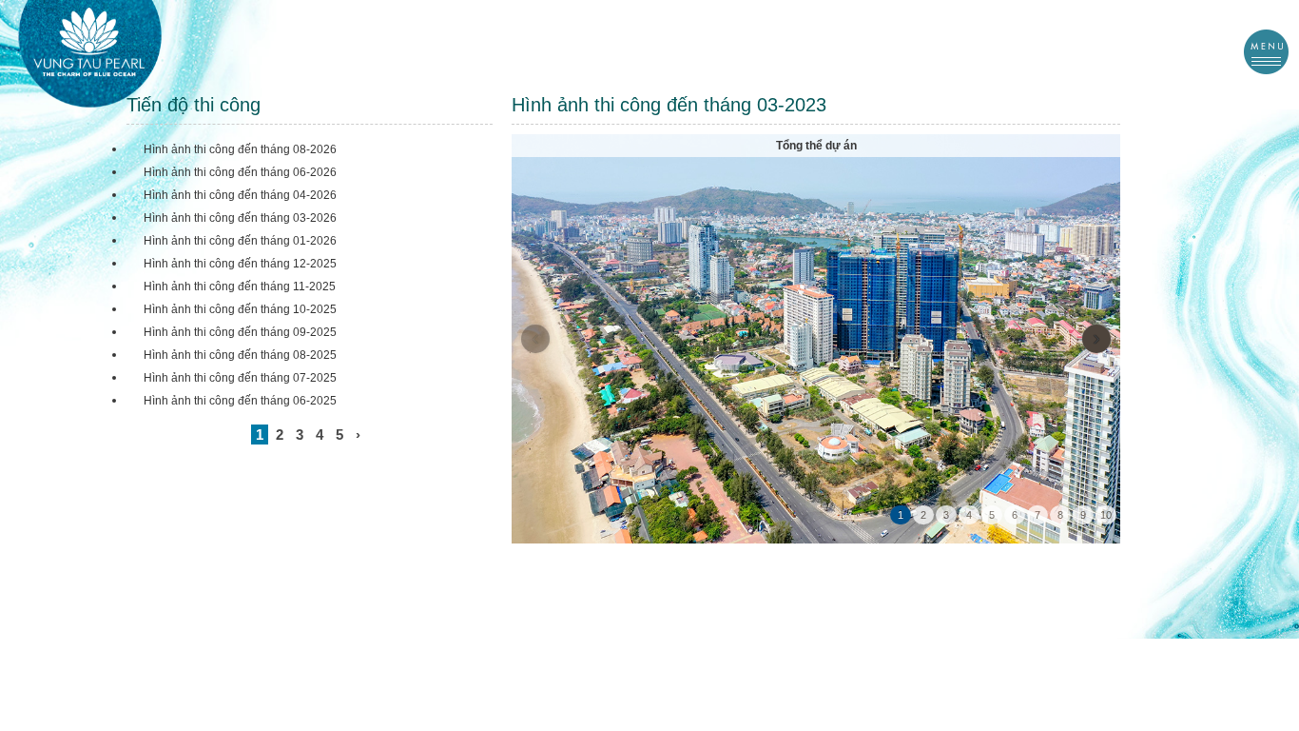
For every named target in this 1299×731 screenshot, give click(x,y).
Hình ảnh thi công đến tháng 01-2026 (240, 240)
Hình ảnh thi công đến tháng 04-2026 (240, 195)
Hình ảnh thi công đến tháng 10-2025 (240, 309)
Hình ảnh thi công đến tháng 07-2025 (240, 378)
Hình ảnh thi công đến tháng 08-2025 (240, 355)
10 (1106, 515)
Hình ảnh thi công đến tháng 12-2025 (240, 263)
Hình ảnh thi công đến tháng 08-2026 (240, 149)
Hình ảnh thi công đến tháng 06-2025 (240, 400)
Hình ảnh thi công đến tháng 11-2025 (240, 286)
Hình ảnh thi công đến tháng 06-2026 (240, 172)
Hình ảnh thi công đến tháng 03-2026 (240, 218)
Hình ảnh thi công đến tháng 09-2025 (240, 332)
